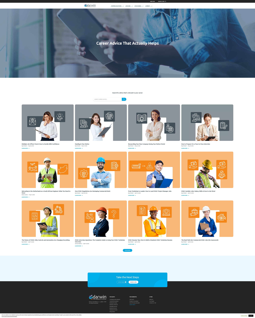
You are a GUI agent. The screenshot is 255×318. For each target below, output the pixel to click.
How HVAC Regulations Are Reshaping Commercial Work (92, 191)
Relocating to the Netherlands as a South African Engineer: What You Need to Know (46, 192)
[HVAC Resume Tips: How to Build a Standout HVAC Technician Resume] (154, 218)
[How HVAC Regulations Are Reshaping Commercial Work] (101, 169)
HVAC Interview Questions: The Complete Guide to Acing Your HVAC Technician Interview (100, 241)
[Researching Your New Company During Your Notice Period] (154, 122)
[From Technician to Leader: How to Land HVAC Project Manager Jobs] (154, 169)
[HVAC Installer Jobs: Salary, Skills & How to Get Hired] (207, 169)
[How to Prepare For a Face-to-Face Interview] (207, 122)
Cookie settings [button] (244, 315)
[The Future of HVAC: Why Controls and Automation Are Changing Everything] (48, 218)
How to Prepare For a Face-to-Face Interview (195, 144)
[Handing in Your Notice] (101, 122)
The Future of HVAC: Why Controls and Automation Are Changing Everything (46, 240)
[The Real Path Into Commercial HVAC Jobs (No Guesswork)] (207, 218)
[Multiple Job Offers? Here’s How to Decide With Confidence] (48, 122)
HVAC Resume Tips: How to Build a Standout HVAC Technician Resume (150, 240)
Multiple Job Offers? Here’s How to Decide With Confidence (40, 144)
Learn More (25, 148)
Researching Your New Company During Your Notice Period (146, 144)
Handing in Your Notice (82, 144)
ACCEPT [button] (251, 315)
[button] (152, 1)
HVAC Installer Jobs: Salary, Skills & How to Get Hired (198, 191)
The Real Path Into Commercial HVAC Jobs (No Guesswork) (199, 240)
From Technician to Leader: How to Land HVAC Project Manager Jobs (149, 191)
